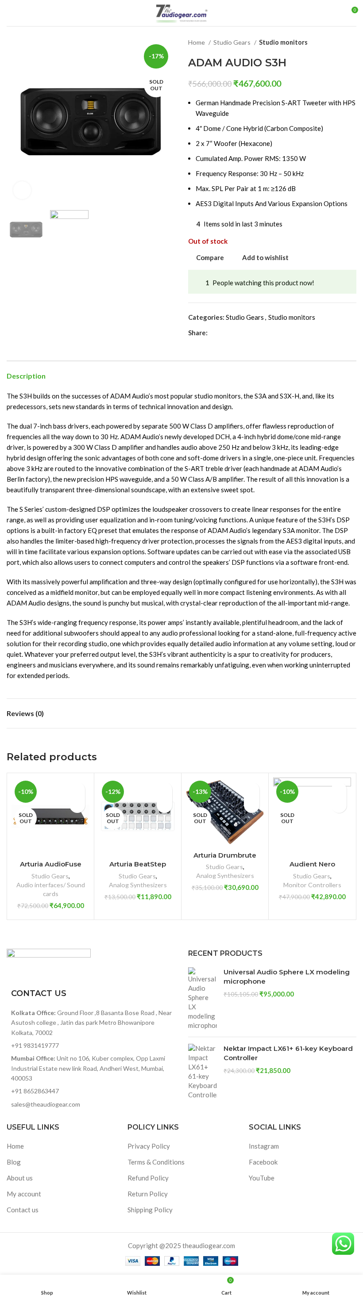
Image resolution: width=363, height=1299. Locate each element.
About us (20, 1178)
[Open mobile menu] (10, 13)
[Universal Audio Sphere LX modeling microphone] (202, 998)
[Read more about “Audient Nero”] (339, 805)
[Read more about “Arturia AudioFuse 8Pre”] (77, 805)
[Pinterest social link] (235, 332)
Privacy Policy (148, 1146)
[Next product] (352, 42)
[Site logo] (181, 12)
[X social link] (225, 332)
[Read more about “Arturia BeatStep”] (164, 805)
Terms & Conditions (156, 1162)
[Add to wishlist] (77, 789)
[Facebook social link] (215, 332)
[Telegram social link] (256, 332)
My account (24, 1194)
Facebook (263, 1162)
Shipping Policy (150, 1210)
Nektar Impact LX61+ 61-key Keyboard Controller (288, 1053)
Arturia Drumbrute (224, 855)
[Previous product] (334, 42)
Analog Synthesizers (138, 885)
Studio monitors (283, 42)
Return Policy (147, 1194)
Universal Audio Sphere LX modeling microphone (287, 976)
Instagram (264, 1146)
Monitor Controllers (312, 885)
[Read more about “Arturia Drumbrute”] (251, 805)
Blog (14, 1162)
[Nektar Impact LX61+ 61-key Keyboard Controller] (202, 1072)
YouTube (261, 1178)
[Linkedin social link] (245, 332)
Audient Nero (312, 864)
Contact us (23, 1210)
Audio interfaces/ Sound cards (50, 889)
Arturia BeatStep (137, 864)
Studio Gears (232, 42)
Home (197, 42)
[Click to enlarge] (22, 190)
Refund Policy (148, 1178)
